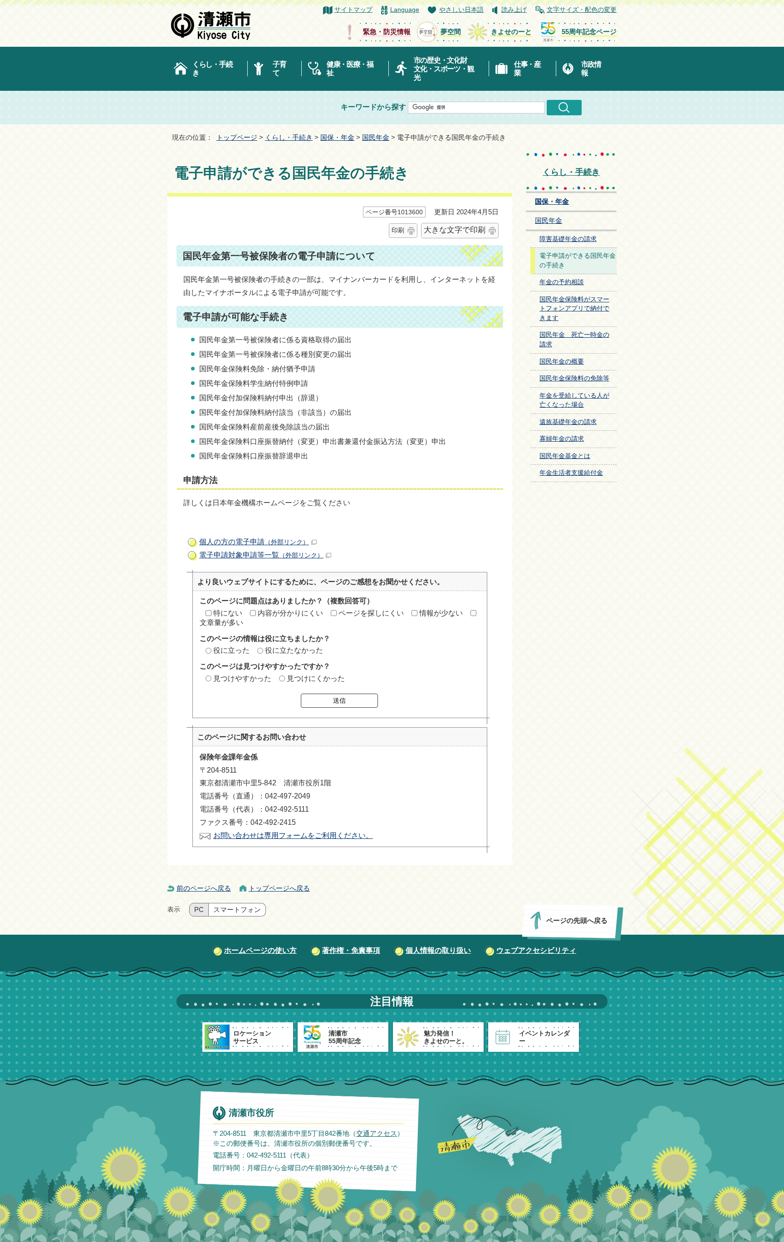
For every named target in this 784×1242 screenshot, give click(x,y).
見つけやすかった (242, 678)
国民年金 (375, 137)
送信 (339, 700)
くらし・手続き (212, 68)
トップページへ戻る (279, 888)
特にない (227, 613)
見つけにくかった (316, 678)
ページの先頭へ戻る (577, 920)
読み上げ (514, 9)
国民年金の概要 (561, 361)
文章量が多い (221, 622)
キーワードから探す (373, 107)
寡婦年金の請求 (561, 438)
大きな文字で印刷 (454, 230)
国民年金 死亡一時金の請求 (574, 339)
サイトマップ (353, 9)
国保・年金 (337, 137)
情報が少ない (441, 613)
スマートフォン (237, 909)
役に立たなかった (294, 650)
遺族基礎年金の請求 (568, 422)
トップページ (236, 137)
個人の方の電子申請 (254, 542)
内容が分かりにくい (290, 613)
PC (199, 909)
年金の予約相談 (561, 282)
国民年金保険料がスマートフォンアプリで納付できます (574, 308)
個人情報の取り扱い (438, 950)
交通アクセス (376, 1133)
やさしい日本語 (461, 9)
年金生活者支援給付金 (571, 472)
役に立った (231, 650)
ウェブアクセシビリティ (536, 950)
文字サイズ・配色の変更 (582, 9)
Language (404, 9)
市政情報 (591, 68)
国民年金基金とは (564, 456)
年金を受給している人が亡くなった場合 (574, 400)
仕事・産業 (527, 68)
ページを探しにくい (371, 613)
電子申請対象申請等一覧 (261, 555)
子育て (279, 68)
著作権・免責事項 (351, 950)
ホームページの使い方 (260, 950)
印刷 (398, 230)
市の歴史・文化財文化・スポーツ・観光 (444, 68)
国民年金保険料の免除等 (574, 378)
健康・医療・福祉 (350, 68)
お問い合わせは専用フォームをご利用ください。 (293, 835)
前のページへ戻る (203, 888)
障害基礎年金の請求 (568, 239)
